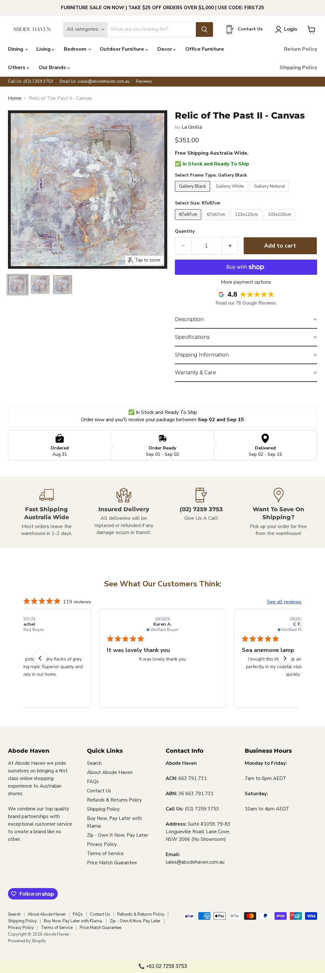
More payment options (246, 282)
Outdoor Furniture (122, 49)
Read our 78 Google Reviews (246, 303)
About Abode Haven (110, 772)
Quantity (185, 231)
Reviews (144, 81)
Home (15, 98)
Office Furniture (204, 49)
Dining (16, 49)
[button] (246, 320)
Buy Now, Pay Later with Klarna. (73, 921)
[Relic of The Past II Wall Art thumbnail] (17, 284)
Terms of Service (105, 853)
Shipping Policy (298, 67)
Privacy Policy (102, 844)
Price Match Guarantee (112, 863)
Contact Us (99, 791)
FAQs (93, 781)
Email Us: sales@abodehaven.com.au (94, 81)
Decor (165, 49)
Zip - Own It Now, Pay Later (117, 835)
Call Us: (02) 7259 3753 (30, 81)
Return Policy (300, 49)
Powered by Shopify (27, 941)
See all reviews (284, 601)
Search (94, 763)
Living (44, 49)
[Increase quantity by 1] (230, 246)
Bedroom (76, 49)
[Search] (204, 29)
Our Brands (53, 67)
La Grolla (192, 127)
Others (17, 67)
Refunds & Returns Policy (114, 800)
